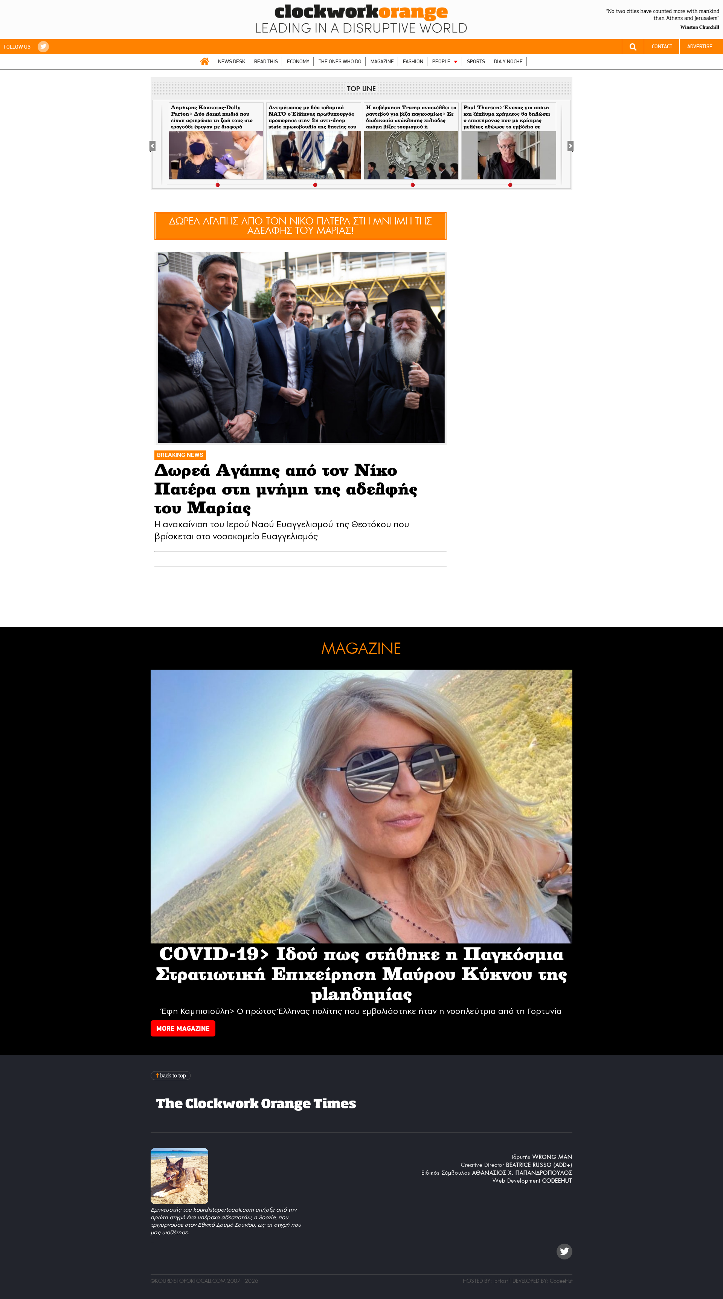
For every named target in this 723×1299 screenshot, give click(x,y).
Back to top (171, 1075)
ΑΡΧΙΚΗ (204, 61)
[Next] (566, 145)
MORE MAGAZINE (183, 1028)
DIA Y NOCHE (508, 61)
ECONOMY (298, 61)
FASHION (413, 61)
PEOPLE (441, 61)
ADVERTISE (699, 46)
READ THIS (266, 61)
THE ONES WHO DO (340, 61)
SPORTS (476, 61)
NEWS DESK (231, 61)
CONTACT (662, 46)
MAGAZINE (382, 61)
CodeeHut (561, 1281)
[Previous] (156, 145)
